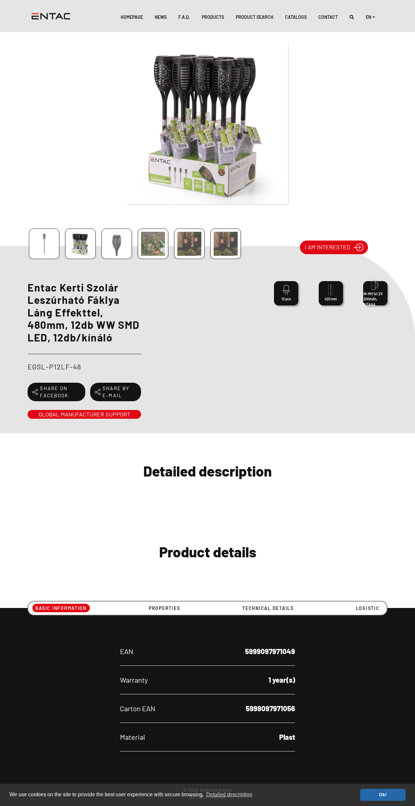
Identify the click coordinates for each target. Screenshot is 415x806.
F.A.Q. (184, 17)
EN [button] (368, 17)
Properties (164, 608)
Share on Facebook (54, 392)
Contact (328, 17)
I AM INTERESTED (327, 247)
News (161, 17)
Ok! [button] (383, 794)
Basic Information (61, 608)
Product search (254, 17)
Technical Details (268, 608)
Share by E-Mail (116, 392)
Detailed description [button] (229, 794)
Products (213, 17)
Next (395, 130)
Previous (20, 130)
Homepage (132, 17)
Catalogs (296, 17)
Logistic (368, 608)
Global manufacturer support (84, 414)
